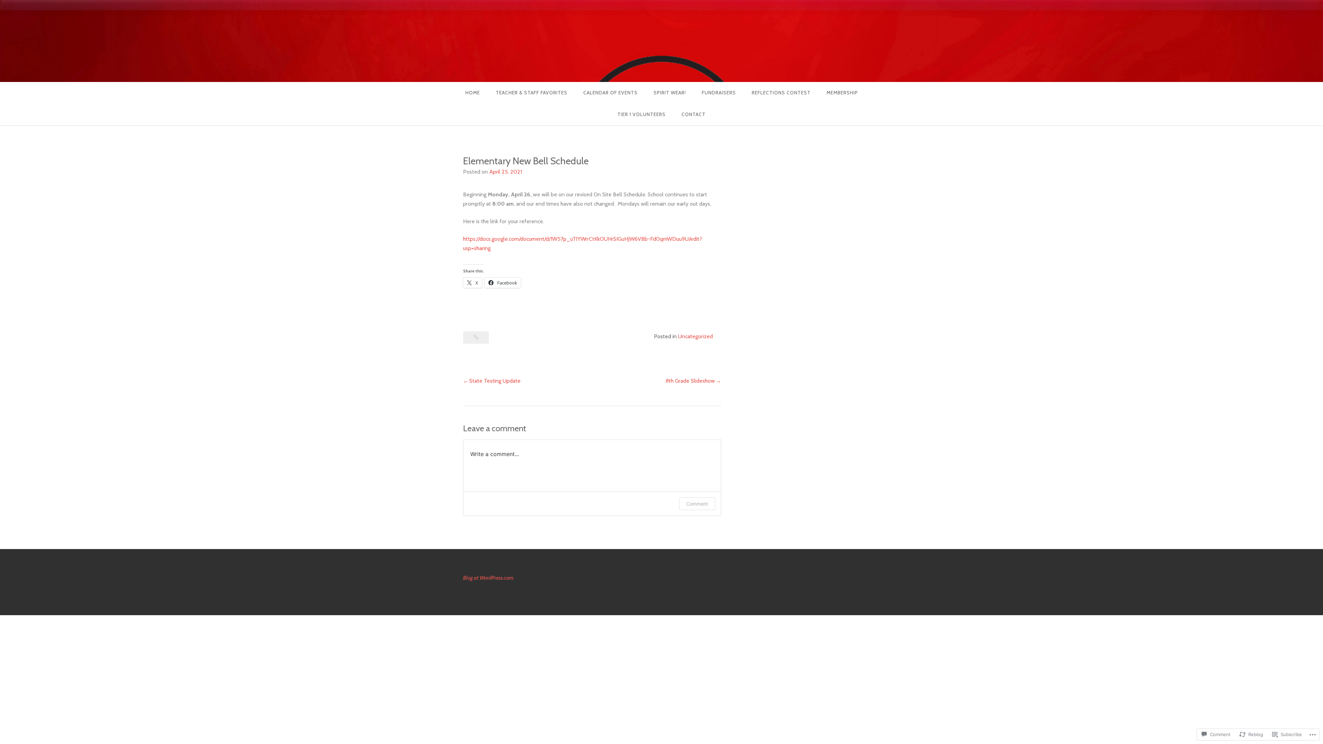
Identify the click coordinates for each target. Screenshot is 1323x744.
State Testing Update (495, 381)
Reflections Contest (781, 93)
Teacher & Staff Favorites (531, 93)
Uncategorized (695, 336)
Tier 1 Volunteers (641, 114)
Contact (693, 114)
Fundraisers (719, 93)
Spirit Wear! (670, 93)
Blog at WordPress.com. (488, 578)
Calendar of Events (610, 93)
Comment (697, 504)
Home (472, 93)
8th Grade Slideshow (690, 381)
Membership (842, 93)
